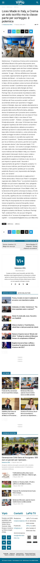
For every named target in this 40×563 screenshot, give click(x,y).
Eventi (3, 388)
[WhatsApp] (18, 31)
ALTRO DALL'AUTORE (24, 293)
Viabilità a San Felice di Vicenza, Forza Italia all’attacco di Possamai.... (10, 413)
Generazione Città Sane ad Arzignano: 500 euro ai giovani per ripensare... (20, 458)
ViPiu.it (28, 526)
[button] (3, 2)
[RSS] (9, 542)
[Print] (27, 31)
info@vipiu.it (18, 528)
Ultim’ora (16, 7)
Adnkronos (9, 7)
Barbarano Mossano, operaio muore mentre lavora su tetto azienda (28, 393)
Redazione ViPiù (7, 24)
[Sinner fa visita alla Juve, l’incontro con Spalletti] (6, 318)
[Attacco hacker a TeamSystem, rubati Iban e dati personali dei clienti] (6, 327)
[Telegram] (31, 31)
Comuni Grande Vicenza (26, 388)
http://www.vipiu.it (20, 270)
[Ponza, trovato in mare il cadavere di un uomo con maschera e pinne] (6, 300)
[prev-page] (3, 352)
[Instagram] (16, 284)
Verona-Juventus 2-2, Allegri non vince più (9, 245)
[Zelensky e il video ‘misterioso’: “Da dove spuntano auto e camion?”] (6, 309)
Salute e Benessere (6, 454)
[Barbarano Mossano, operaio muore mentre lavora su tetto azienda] (29, 383)
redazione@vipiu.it (20, 521)
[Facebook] (9, 31)
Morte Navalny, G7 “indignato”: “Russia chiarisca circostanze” (30, 246)
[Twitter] (14, 31)
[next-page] (6, 352)
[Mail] (20, 284)
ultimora (17, 224)
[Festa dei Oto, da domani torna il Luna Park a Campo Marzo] (10, 383)
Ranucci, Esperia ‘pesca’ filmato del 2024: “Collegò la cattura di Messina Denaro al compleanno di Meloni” (25, 336)
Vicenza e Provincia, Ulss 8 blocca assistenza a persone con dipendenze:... (29, 413)
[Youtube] (27, 284)
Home (3, 7)
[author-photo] (20, 265)
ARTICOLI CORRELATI (9, 293)
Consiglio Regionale (26, 409)
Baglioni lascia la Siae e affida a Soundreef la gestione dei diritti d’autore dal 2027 (23, 345)
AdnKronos (10, 224)
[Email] (22, 31)
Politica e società (6, 409)
